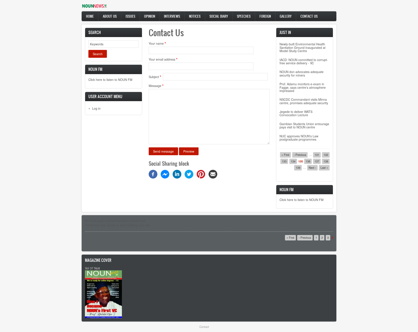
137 (318, 161)
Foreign (265, 16)
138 (327, 161)
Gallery (286, 16)
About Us (110, 16)
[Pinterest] (201, 174)
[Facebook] (153, 174)
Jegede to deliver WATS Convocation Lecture (296, 113)
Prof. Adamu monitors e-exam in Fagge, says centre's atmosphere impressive (303, 87)
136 (309, 161)
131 (318, 155)
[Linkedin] (177, 174)
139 (299, 167)
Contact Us (309, 16)
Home (90, 16)
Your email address (162, 59)
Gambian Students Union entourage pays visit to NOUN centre (304, 125)
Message (155, 85)
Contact (204, 327)
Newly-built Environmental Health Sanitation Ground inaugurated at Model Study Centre (302, 47)
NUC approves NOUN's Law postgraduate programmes (299, 137)
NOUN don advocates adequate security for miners (302, 73)
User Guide (108, 225)
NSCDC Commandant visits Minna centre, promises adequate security (304, 101)
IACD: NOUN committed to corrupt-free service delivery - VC (304, 61)
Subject (154, 77)
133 (285, 161)
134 (294, 161)
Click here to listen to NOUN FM (110, 79)
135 (300, 161)
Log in (96, 108)
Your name (156, 43)
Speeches (244, 16)
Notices (195, 16)
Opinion (149, 16)
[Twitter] (189, 174)
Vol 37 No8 (92, 268)
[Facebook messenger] (165, 174)
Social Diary (218, 16)
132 (327, 155)
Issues (130, 16)
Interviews (172, 16)
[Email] (213, 174)
